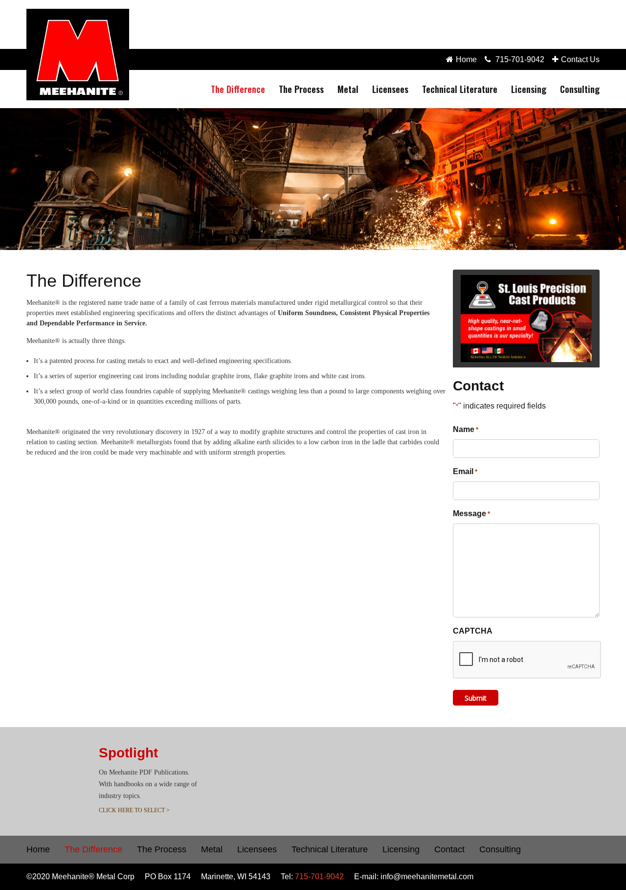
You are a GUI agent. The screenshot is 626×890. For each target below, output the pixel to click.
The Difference (238, 89)
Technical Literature (459, 89)
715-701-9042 (519, 59)
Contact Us (580, 59)
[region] (313, 179)
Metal (347, 89)
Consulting (580, 89)
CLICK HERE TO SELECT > (134, 810)
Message (471, 513)
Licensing (528, 89)
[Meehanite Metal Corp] (77, 54)
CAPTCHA (472, 631)
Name (465, 429)
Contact (449, 849)
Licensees (390, 89)
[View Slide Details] (526, 318)
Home (466, 59)
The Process (301, 89)
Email (465, 471)
